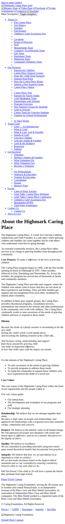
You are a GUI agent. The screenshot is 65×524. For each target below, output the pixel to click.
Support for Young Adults (26, 95)
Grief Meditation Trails (25, 98)
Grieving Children (23, 138)
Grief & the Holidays (24, 143)
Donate (17, 183)
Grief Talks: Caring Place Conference (32, 197)
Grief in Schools (22, 109)
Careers (18, 479)
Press (3, 479)
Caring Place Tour (23, 92)
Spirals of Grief (21, 135)
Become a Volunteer (24, 166)
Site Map (51, 509)
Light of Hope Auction (25, 191)
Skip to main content (11, 2)
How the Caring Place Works (28, 81)
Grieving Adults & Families (27, 140)
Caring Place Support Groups (28, 73)
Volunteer (19, 154)
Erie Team (19, 53)
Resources (19, 146)
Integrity (39, 509)
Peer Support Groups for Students (30, 107)
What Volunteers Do (24, 160)
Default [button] (5, 520)
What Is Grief (20, 129)
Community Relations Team (28, 62)
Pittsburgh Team (22, 59)
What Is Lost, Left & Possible (28, 132)
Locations (19, 39)
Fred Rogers (20, 31)
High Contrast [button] (16, 520)
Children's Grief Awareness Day (30, 33)
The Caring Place (22, 22)
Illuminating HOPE (23, 202)
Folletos (18, 149)
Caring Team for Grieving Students (31, 112)
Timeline (18, 28)
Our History (20, 25)
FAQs (11, 479)
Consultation (20, 180)
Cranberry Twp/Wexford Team (29, 50)
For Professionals (22, 171)
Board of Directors (23, 42)
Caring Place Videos (24, 87)
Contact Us (19, 211)
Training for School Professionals (30, 115)
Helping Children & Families (28, 157)
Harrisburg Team (22, 56)
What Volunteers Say (24, 163)
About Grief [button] (14, 123)
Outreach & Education (25, 174)
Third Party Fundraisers (25, 205)
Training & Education (24, 177)
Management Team (23, 47)
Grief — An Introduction (26, 126)
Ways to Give (14, 214)
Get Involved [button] (14, 152)
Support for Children (24, 70)
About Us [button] (12, 19)
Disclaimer (27, 509)
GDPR (15, 509)
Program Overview (23, 104)
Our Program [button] (14, 67)
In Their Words (21, 121)
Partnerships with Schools (27, 101)
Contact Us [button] (13, 208)
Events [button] (11, 188)
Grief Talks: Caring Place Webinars (31, 194)
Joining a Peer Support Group (29, 84)
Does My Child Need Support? (29, 76)
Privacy (5, 509)
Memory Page (21, 185)
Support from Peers (23, 78)
